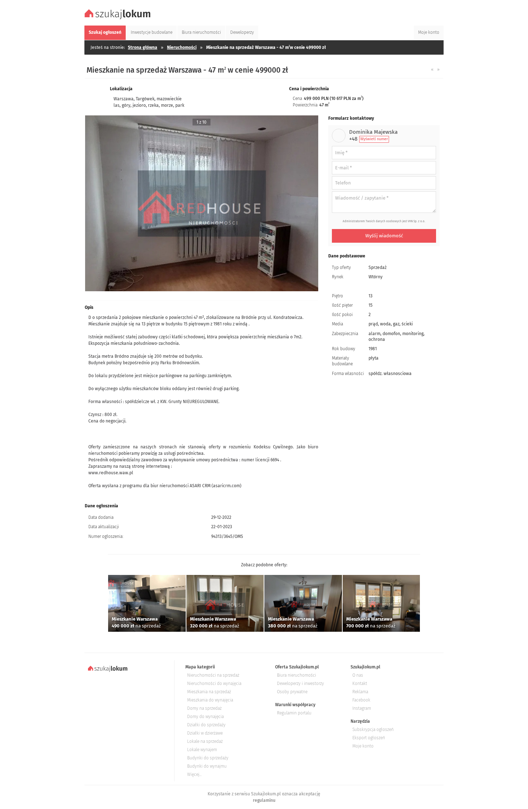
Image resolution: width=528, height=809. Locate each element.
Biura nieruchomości (296, 675)
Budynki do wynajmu (207, 766)
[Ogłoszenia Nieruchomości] (118, 18)
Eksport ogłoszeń (368, 737)
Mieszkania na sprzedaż (209, 691)
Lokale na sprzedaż (205, 741)
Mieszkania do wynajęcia (210, 700)
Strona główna (142, 47)
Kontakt (359, 683)
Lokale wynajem (202, 749)
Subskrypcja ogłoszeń (373, 729)
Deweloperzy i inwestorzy (300, 683)
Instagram (361, 708)
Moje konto (363, 746)
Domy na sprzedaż (204, 708)
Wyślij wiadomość (384, 235)
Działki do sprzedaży (206, 724)
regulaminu (264, 800)
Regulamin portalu (294, 713)
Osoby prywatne (292, 691)
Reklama (360, 691)
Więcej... (194, 774)
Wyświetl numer (374, 139)
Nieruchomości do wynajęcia (214, 683)
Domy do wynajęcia (205, 716)
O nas (357, 675)
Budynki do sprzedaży (207, 757)
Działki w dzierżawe (205, 733)
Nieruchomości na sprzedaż (213, 675)
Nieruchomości (181, 47)
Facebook (361, 700)
